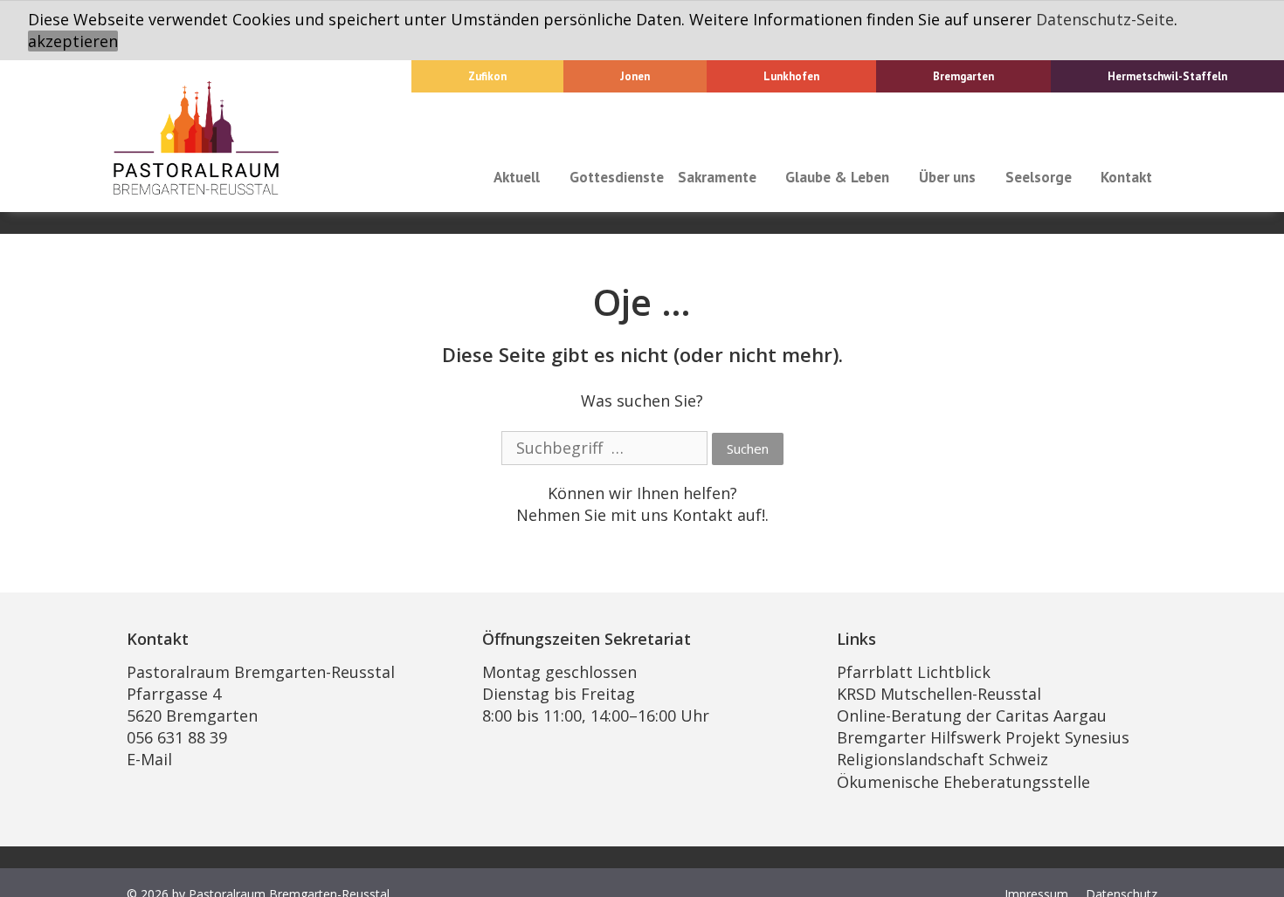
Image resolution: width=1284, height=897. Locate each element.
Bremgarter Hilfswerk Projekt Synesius (983, 737)
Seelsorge (1038, 177)
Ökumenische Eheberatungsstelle (963, 781)
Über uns (947, 177)
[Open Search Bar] (1175, 177)
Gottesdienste (617, 177)
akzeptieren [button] (73, 41)
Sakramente (717, 177)
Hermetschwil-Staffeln (1167, 76)
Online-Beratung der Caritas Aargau (972, 715)
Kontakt (1126, 177)
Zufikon (487, 76)
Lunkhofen (791, 76)
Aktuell (517, 177)
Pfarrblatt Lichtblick (914, 671)
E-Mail (149, 759)
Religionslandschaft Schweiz (942, 759)
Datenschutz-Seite (1105, 19)
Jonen (635, 76)
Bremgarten (963, 76)
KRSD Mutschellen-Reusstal (939, 693)
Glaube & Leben (837, 177)
